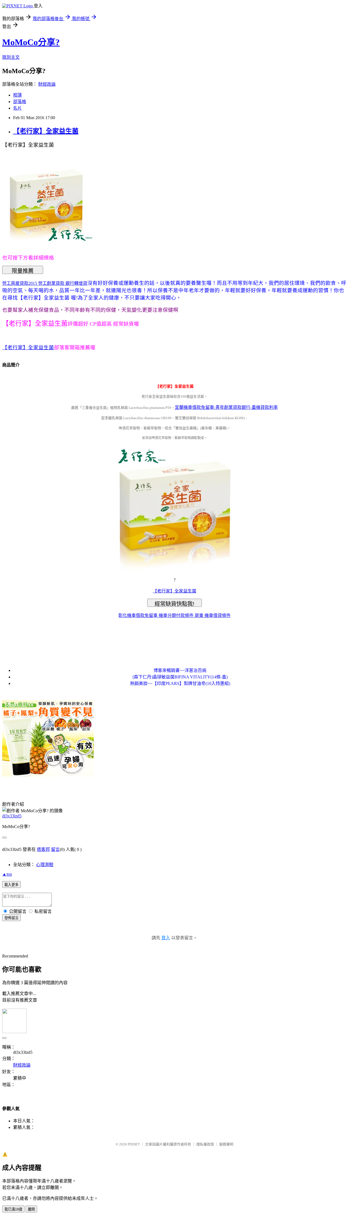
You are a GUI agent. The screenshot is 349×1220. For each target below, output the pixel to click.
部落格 (19, 101)
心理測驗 (44, 864)
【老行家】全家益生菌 (46, 131)
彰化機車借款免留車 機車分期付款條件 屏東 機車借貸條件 (174, 615)
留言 (55, 849)
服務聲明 (226, 1144)
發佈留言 (11, 918)
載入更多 (11, 885)
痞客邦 (43, 849)
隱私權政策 (205, 1144)
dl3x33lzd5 (12, 816)
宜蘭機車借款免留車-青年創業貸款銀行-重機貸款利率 (226, 407)
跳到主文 (11, 57)
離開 (31, 1209)
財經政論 (47, 84)
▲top (7, 874)
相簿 (17, 95)
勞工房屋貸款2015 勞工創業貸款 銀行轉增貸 (44, 283)
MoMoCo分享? (31, 42)
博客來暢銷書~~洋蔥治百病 (180, 670)
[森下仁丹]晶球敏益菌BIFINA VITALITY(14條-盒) (180, 677)
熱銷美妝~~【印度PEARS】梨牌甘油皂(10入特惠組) (180, 683)
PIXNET (134, 1144)
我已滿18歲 (13, 1209)
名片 (17, 108)
